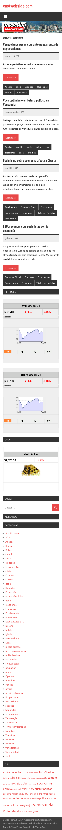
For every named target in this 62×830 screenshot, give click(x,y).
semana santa (12, 713)
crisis (18, 86)
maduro (51, 793)
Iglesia (8, 634)
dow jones (32, 784)
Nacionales (42, 86)
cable (44, 778)
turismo (9, 739)
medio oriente (13, 646)
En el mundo (46, 207)
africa (8, 537)
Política (8, 92)
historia (9, 625)
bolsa (15, 777)
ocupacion (10, 667)
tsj (28, 805)
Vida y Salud (10, 218)
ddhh (38, 147)
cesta (8, 558)
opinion (18, 798)
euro (37, 789)
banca (36, 772)
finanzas (46, 789)
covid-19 (11, 784)
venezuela (43, 804)
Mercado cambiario (15, 650)
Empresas (29, 277)
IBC (26, 793)
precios (6, 805)
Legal (21, 152)
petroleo (34, 798)
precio (8, 688)
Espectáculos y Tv (14, 621)
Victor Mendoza (13, 811)
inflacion (33, 793)
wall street (28, 811)
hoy (22, 793)
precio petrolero (14, 692)
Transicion (10, 734)
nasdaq (5, 798)
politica (43, 798)
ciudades (10, 562)
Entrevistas (11, 617)
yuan (36, 811)
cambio (19, 147)
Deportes (10, 587)
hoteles (9, 629)
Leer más (10, 77)
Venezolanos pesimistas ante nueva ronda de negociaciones (30, 46)
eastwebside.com (18, 6)
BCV (42, 772)
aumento (30, 772)
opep (8, 671)
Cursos (9, 579)
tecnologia (21, 805)
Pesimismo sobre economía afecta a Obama (29, 160)
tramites (9, 730)
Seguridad (10, 709)
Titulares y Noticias (45, 212)
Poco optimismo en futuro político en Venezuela (26, 102)
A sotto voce (12, 533)
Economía (10, 591)
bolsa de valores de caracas (30, 778)
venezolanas (12, 747)
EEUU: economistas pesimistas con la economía (25, 228)
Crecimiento (11, 207)
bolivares (7, 777)
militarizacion (12, 655)
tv (32, 805)
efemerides (15, 789)
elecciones (10, 152)
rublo (12, 805)
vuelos (8, 755)
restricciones (12, 701)
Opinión (9, 676)
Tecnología (11, 718)
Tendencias (21, 92)
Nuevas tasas (12, 663)
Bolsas (8, 549)
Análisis (8, 86)
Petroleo (10, 680)
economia (44, 783)
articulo (20, 772)
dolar (24, 783)
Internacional (12, 638)
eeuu (47, 147)
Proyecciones (11, 212)
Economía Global (29, 207)
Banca (8, 545)
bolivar (51, 772)
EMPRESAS (27, 788)
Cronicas (29, 86)
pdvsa (26, 798)
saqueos (9, 705)
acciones (8, 772)
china (5, 784)
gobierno (7, 793)
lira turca (43, 793)
